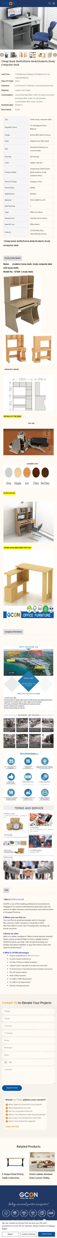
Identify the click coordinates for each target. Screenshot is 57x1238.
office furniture (33, 955)
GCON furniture (16, 899)
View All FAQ (12, 1127)
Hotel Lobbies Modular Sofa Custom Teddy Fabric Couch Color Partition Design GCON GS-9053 (41, 1176)
